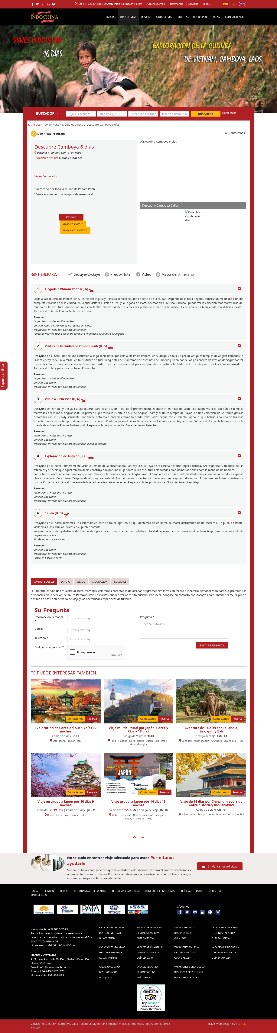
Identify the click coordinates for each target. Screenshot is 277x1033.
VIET (241, 1023)
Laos (75, 1023)
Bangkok (187, 740)
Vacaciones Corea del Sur (190, 966)
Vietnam (51, 1023)
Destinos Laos (183, 933)
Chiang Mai (230, 740)
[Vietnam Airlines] (44, 909)
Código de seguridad (49, 647)
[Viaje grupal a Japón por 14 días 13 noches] (139, 774)
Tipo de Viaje (128, 17)
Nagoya (129, 818)
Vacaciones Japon (110, 966)
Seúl (55, 740)
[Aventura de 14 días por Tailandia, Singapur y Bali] (211, 701)
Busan (71, 740)
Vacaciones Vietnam (111, 927)
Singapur (111, 1023)
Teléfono (41, 638)
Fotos (199, 891)
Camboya (64, 1023)
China (157, 1023)
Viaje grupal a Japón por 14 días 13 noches (138, 803)
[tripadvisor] (151, 997)
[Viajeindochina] (45, 16)
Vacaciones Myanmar (112, 947)
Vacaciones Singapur (150, 947)
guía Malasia (182, 957)
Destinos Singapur (148, 952)
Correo (40, 628)
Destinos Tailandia (223, 933)
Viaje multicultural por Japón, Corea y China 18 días (138, 730)
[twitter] (37, 4)
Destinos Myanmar (110, 952)
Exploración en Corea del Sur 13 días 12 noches (65, 730)
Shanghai (142, 744)
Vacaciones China (147, 966)
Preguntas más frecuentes (89, 891)
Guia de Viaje (165, 17)
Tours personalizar (207, 17)
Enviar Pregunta (73, 223)
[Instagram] (217, 912)
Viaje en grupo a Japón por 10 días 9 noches (65, 803)
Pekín (164, 740)
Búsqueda (205, 114)
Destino (146, 17)
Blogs (206, 3)
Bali (241, 740)
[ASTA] (114, 909)
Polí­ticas (185, 891)
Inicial (111, 17)
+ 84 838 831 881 (92, 3)
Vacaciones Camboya (149, 927)
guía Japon (105, 977)
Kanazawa (148, 815)
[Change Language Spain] (225, 4)
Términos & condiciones (160, 891)
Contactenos (234, 17)
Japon (148, 1023)
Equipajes (120, 581)
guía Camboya (145, 938)
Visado (81, 581)
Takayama (161, 815)
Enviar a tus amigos (75, 230)
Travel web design (219, 1023)
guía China (143, 977)
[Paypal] (138, 909)
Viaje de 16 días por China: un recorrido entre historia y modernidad (211, 803)
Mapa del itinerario (177, 274)
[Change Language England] (242, 4)
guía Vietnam (107, 938)
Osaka (140, 740)
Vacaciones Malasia (186, 947)
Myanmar (98, 1023)
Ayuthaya (216, 740)
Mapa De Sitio (39, 894)
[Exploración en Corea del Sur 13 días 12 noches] (66, 701)
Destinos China (146, 972)
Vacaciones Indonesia (225, 947)
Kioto (132, 740)
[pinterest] (53, 4)
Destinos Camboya (148, 933)
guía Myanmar (108, 957)
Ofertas (183, 17)
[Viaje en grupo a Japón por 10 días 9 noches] (66, 774)
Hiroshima (125, 815)
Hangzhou (215, 814)
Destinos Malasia (185, 952)
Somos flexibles (44, 581)
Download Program (51, 133)
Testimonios (176, 3)
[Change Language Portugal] (234, 4)
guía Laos (180, 938)
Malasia (124, 1023)
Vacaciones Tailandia (225, 927)
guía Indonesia (221, 957)
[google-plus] (43, 4)
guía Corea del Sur (185, 977)
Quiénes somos (156, 3)
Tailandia (85, 1023)
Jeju (79, 740)
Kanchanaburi (201, 740)
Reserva (71, 217)
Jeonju (62, 740)
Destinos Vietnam (110, 933)
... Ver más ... (138, 837)
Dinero (65, 581)
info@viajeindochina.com (128, 3)
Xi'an (132, 744)
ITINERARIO (48, 274)
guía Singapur (145, 957)
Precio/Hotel (121, 274)
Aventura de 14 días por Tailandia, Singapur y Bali (211, 730)
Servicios (193, 3)
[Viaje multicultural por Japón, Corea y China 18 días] (139, 701)
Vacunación (100, 581)
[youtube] (194, 912)
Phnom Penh (58, 152)
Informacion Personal (49, 619)
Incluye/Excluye (86, 274)
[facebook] (32, 4)
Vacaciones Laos (184, 927)
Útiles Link (214, 891)
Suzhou (227, 814)
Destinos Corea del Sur (188, 972)
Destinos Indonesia (224, 952)
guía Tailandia (221, 938)
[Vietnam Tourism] (67, 909)
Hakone (123, 740)
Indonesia (136, 1023)
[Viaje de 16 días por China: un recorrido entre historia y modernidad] (211, 774)
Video (146, 274)
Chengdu (202, 814)
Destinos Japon (108, 972)
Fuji (66, 815)
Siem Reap (74, 152)
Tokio (113, 740)
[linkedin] (48, 4)
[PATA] (90, 909)
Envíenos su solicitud (223, 866)
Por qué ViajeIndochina (125, 891)
